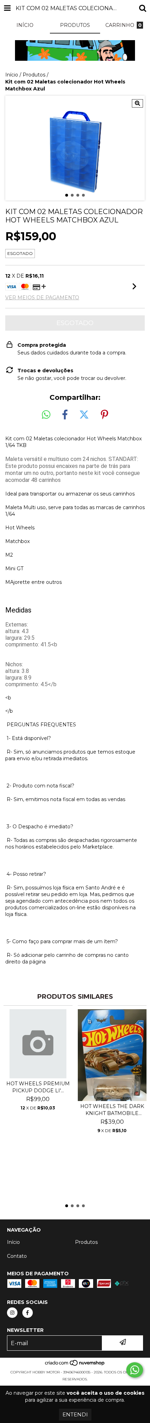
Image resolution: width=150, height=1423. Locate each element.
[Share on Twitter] (84, 415)
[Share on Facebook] (65, 415)
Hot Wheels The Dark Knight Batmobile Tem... (112, 1110)
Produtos (34, 75)
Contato (17, 1256)
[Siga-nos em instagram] (12, 1312)
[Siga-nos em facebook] (27, 1312)
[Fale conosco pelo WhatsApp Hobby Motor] (134, 1370)
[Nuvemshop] (75, 1365)
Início (11, 75)
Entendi (75, 1414)
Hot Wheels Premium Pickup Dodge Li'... (38, 1087)
